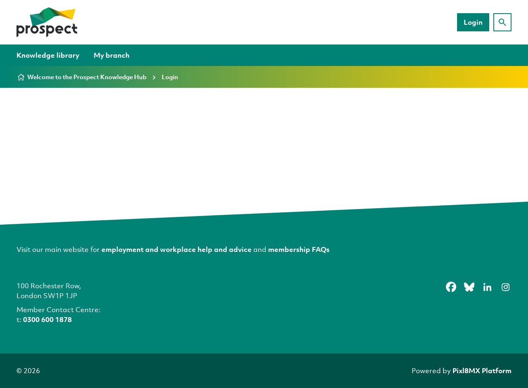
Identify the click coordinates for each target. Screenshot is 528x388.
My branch (112, 55)
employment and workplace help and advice (176, 249)
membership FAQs (299, 249)
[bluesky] (469, 287)
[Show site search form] (502, 22)
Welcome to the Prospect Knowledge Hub (86, 77)
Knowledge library (47, 55)
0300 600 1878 (47, 319)
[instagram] (505, 287)
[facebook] (451, 287)
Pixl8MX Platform (482, 370)
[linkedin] (487, 287)
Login (473, 22)
